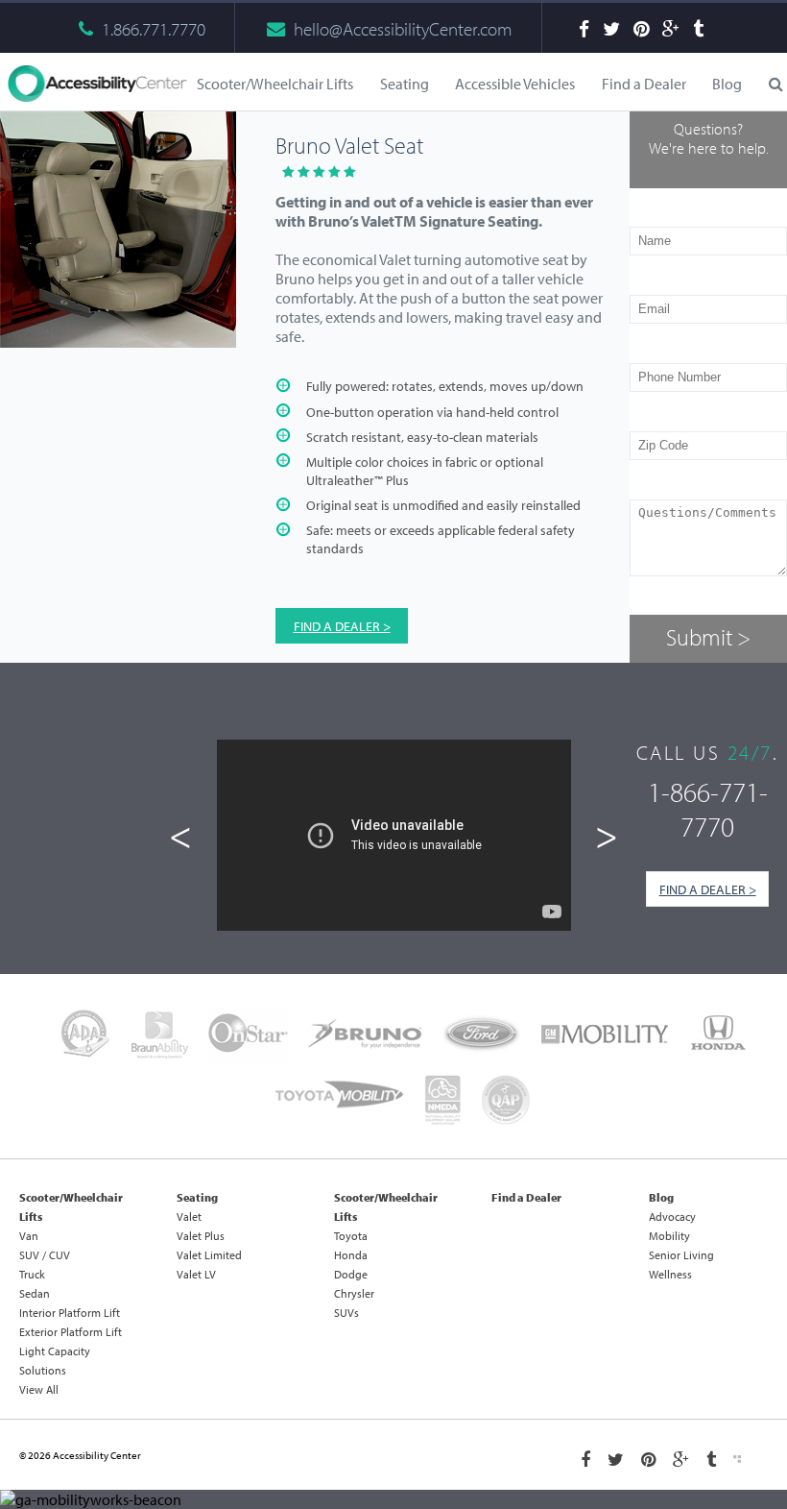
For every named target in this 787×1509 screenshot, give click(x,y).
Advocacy (672, 1216)
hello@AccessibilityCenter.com (403, 28)
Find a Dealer (644, 83)
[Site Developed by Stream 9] (737, 1459)
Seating (197, 1197)
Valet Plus (201, 1236)
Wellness (670, 1274)
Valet (189, 1216)
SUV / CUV (44, 1255)
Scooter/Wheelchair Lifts (71, 1207)
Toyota (351, 1236)
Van (28, 1236)
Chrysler (354, 1293)
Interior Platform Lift (69, 1312)
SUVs (346, 1312)
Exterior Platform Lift (70, 1332)
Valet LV (196, 1274)
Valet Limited (209, 1255)
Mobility (669, 1236)
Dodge (351, 1274)
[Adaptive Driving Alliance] (84, 1035)
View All (39, 1389)
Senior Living (681, 1255)
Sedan (34, 1293)
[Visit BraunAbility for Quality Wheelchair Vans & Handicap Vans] (159, 1035)
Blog (727, 83)
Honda (351, 1255)
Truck (32, 1274)
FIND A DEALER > (342, 626)
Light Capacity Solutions (54, 1360)
